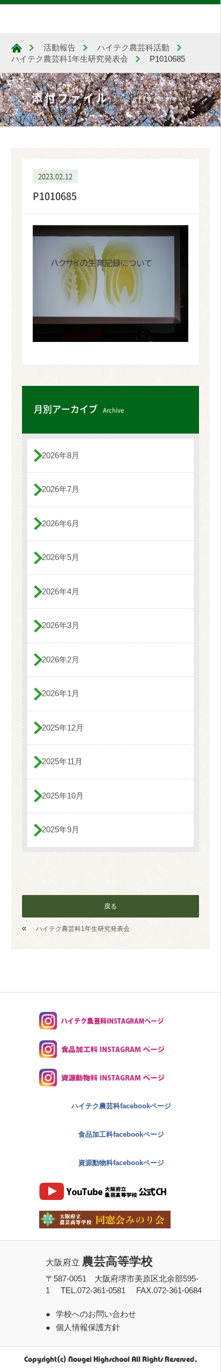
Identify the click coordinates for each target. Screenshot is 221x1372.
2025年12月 (63, 727)
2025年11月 (62, 761)
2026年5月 (60, 557)
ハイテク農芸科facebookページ (121, 1106)
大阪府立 (99, 1262)
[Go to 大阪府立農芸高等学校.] (16, 48)
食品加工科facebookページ (121, 1134)
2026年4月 (60, 591)
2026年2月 (60, 659)
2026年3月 (60, 625)
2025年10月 (63, 795)
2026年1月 (60, 693)
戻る (110, 906)
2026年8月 (60, 455)
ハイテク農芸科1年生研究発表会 (83, 929)
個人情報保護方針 (88, 1327)
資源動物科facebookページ (121, 1163)
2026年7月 (60, 489)
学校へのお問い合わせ (96, 1313)
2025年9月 (60, 829)
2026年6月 (60, 523)
